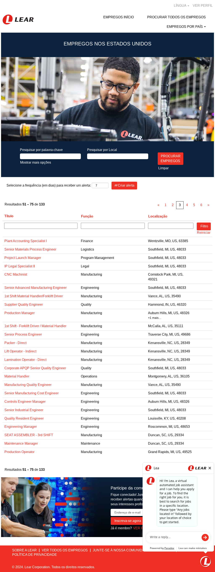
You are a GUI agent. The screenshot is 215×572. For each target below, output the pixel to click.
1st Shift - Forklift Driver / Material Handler (35, 326)
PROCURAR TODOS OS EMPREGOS (176, 17)
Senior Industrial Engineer (23, 410)
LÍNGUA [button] (180, 5)
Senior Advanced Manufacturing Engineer (35, 287)
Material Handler (16, 376)
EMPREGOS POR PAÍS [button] (185, 26)
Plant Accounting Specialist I (25, 241)
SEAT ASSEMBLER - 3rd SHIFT (28, 435)
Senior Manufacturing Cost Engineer (31, 393)
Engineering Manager (20, 426)
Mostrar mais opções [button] (35, 162)
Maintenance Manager (21, 443)
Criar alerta (125, 185)
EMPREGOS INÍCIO (118, 17)
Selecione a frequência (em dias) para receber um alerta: (49, 185)
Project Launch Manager (22, 258)
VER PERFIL (203, 5)
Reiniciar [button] (203, 232)
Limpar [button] (163, 168)
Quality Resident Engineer (24, 418)
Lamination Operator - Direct (25, 359)
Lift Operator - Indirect (20, 351)
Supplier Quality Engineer (23, 304)
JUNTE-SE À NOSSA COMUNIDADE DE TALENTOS (133, 550)
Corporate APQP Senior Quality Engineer (35, 368)
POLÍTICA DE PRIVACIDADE (34, 554)
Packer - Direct (15, 343)
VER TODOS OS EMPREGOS (65, 550)
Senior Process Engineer (23, 334)
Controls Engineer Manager (25, 401)
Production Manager (19, 313)
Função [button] (87, 216)
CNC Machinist (15, 274)
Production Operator (19, 452)
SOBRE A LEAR (24, 550)
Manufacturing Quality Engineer (27, 385)
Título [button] (8, 216)
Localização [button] (157, 216)
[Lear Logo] (18, 19)
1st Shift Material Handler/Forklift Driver (33, 296)
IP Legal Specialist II (19, 266)
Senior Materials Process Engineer (30, 249)
